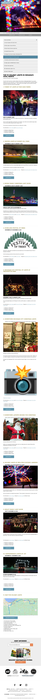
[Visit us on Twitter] (21, 685)
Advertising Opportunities (13, 690)
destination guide (21, 495)
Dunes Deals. (18, 169)
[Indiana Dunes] (15, 672)
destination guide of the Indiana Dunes (31, 169)
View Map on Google (10, 617)
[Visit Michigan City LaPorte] (24, 672)
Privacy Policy (22, 690)
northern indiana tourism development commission (19, 694)
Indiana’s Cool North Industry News (14, 691)
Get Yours (20, 662)
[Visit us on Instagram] (26, 685)
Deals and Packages (19, 127)
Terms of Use (28, 690)
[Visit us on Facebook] (15, 685)
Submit (31, 644)
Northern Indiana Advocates (27, 691)
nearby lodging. (11, 169)
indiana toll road (32, 694)
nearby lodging (11, 127)
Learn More (8, 135)
